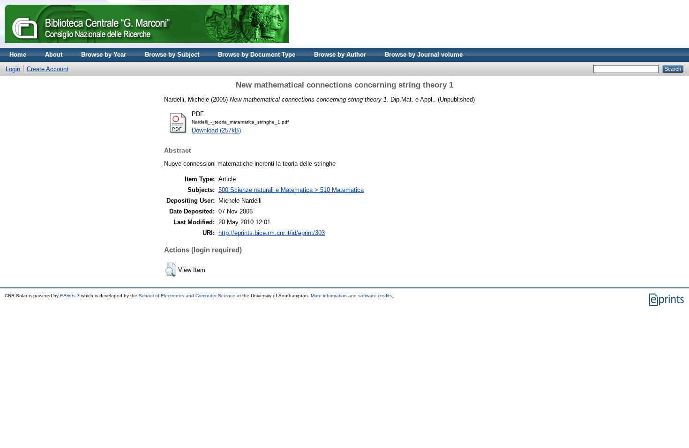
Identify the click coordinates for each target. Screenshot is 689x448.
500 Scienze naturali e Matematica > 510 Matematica (291, 189)
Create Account (47, 69)
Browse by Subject (172, 54)
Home (17, 54)
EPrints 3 (70, 295)
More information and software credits (351, 295)
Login (13, 69)
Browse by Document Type (256, 54)
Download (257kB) (216, 130)
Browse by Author (340, 54)
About (53, 54)
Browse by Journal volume (424, 54)
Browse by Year (103, 54)
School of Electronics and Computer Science (187, 295)
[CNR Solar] (146, 45)
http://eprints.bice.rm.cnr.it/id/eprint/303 (271, 232)
